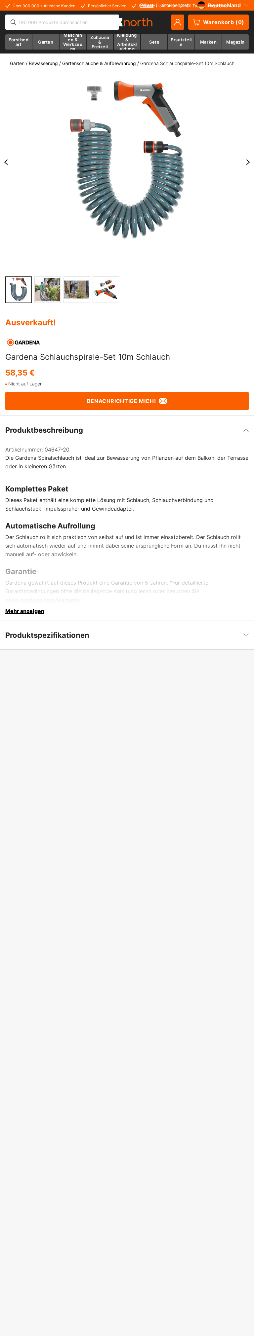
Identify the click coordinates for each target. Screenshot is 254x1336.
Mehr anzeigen (24, 611)
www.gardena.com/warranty (42, 599)
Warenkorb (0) (223, 22)
